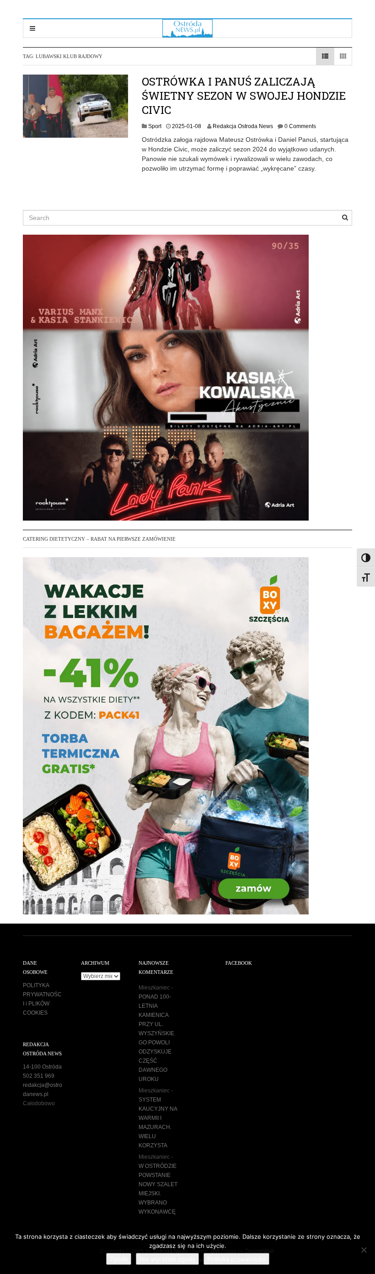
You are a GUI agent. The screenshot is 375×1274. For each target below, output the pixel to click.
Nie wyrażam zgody (167, 1259)
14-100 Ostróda (42, 1067)
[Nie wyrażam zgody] (363, 1249)
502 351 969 (38, 1076)
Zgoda (119, 1259)
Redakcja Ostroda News (243, 126)
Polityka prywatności (236, 1259)
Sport (154, 126)
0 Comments (300, 126)
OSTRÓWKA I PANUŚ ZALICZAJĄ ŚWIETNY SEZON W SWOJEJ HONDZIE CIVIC (244, 95)
